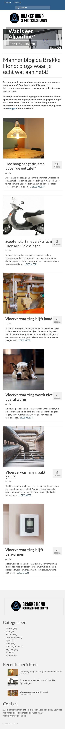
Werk (8, 652)
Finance (10, 634)
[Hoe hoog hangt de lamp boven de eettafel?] (32, 138)
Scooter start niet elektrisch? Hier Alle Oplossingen (37, 681)
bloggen (12, 108)
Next (58, 39)
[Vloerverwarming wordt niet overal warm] (32, 369)
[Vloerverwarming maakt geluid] (32, 446)
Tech (8, 643)
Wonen (9, 655)
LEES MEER (38, 187)
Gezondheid (12, 637)
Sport (8, 640)
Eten (8, 631)
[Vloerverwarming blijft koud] (32, 293)
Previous (6, 39)
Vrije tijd (9, 649)
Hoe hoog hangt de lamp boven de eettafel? (41, 671)
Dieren (9, 628)
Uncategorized (13, 646)
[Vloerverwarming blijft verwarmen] (32, 524)
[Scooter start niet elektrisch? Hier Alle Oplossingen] (32, 215)
